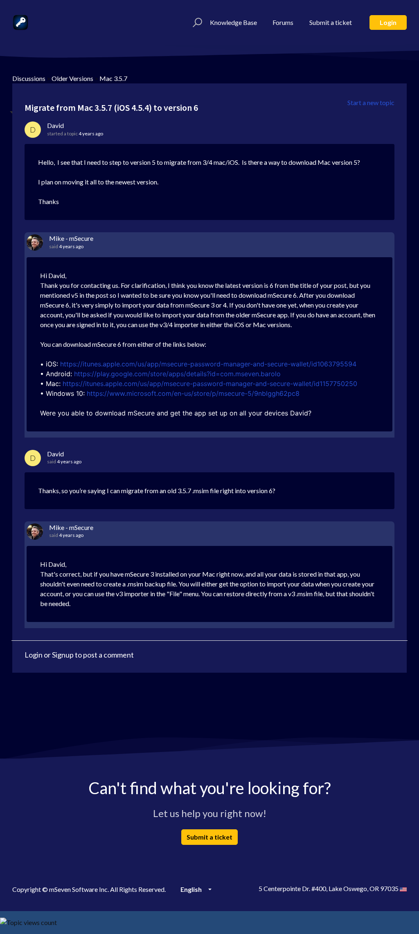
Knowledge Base (233, 22)
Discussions (28, 78)
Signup (63, 654)
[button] (196, 22)
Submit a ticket (330, 22)
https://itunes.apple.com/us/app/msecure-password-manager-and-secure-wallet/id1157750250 (210, 383)
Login (388, 22)
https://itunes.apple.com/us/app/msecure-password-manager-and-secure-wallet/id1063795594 (208, 364)
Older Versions (72, 78)
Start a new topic (370, 102)
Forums (283, 22)
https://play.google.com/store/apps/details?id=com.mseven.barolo (177, 374)
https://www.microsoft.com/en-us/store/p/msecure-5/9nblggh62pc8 (193, 393)
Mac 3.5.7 (113, 78)
